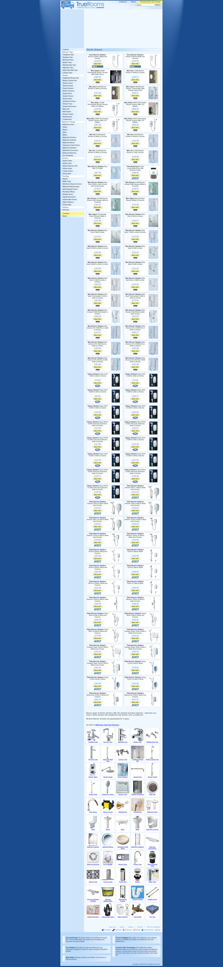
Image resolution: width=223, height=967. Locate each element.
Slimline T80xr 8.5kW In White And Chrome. (97, 503)
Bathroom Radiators (70, 148)
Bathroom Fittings (68, 122)
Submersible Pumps (70, 199)
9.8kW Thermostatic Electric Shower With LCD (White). (98, 120)
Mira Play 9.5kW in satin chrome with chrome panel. (97, 184)
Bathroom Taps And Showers (107, 725)
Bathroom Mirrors (69, 143)
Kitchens (65, 158)
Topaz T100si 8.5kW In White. (135, 662)
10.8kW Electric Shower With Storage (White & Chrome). (97, 200)
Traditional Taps (68, 55)
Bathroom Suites (68, 124)
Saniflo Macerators (69, 197)
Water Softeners (68, 202)
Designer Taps (68, 57)
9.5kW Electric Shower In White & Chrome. (135, 135)
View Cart (112, 927)
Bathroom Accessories (70, 150)
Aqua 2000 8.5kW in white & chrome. (98, 391)
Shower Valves (68, 83)
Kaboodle (128, 930)
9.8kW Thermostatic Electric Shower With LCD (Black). (135, 104)
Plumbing (65, 176)
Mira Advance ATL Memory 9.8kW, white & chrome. (135, 360)
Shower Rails (67, 99)
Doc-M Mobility (68, 155)
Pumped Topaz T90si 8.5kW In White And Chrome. (135, 631)
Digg (158, 930)
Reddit (138, 930)
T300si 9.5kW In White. (135, 566)
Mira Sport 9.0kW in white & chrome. (98, 247)
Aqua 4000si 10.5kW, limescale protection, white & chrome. (97, 487)
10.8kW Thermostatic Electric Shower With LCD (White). (97, 104)
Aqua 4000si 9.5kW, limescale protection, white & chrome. (135, 471)
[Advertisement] (111, 29)
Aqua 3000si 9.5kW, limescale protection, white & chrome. (135, 423)
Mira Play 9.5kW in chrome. (135, 215)
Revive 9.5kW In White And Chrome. (135, 56)
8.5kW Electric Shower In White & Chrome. (97, 87)
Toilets (65, 127)
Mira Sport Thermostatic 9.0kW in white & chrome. (97, 296)
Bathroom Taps (67, 52)
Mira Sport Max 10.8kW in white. (135, 279)
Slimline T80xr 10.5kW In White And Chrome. (98, 519)
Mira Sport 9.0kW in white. (135, 247)
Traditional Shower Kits (71, 78)
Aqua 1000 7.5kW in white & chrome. (98, 375)
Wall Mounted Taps (69, 65)
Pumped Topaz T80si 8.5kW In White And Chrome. (135, 647)
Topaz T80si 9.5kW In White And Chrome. (135, 615)
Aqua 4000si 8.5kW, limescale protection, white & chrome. (97, 471)
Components (67, 119)
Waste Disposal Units (70, 166)
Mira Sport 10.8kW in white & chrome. (97, 280)
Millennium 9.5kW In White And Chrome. (135, 695)
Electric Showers (68, 91)
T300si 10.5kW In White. (135, 582)
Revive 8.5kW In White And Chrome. (97, 56)
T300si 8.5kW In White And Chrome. (97, 551)
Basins (65, 130)
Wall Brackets (67, 117)
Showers (65, 75)
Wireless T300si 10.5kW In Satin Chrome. (135, 599)
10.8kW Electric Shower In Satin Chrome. (135, 151)
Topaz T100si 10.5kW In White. (135, 678)
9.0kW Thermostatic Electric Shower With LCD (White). (135, 120)
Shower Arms (67, 93)
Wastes (65, 179)
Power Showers (68, 88)
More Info (97, 64)
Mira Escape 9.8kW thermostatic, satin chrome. (135, 312)
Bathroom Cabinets (69, 140)
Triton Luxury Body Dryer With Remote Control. (135, 168)
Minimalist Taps (68, 60)
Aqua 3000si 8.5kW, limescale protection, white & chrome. (97, 423)
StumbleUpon (148, 930)
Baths (65, 132)
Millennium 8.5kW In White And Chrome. (97, 695)
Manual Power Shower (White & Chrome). (135, 199)
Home (122, 927)
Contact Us (123, 2)
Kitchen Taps (67, 163)
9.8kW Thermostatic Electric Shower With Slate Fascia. (97, 72)
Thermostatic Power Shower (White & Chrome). (97, 216)
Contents (66, 49)
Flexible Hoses (68, 194)
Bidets (65, 135)
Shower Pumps (68, 114)
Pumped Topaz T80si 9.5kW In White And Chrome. (97, 663)
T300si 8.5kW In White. (135, 550)
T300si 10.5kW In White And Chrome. (97, 583)
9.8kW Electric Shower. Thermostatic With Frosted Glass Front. (135, 88)
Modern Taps (67, 62)
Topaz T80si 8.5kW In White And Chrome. (97, 615)
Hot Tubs (66, 210)
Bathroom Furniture (69, 137)
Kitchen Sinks (67, 161)
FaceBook (107, 930)
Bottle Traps (67, 181)
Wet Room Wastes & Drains (72, 184)
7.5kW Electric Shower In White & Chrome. (135, 71)
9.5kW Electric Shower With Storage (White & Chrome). (135, 184)
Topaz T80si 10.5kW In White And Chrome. (97, 631)
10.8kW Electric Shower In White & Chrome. (97, 151)
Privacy (140, 927)
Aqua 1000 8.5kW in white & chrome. (135, 375)
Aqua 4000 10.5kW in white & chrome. (135, 455)
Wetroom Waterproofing (71, 187)
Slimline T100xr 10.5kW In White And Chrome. (135, 535)
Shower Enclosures (69, 106)
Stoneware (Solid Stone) (71, 145)
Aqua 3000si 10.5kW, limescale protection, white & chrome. (97, 439)
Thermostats (67, 205)
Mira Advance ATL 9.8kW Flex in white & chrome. (135, 328)
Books (65, 216)
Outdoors (65, 207)
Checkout (66, 213)
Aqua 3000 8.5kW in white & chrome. (135, 391)
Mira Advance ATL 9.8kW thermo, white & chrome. (135, 344)
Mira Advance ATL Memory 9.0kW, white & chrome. (97, 360)
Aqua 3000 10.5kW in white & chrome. (135, 407)
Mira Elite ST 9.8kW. (97, 167)
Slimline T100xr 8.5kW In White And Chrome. (135, 519)
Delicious (118, 930)
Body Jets (66, 109)
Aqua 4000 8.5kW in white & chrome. (135, 439)
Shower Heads (68, 86)
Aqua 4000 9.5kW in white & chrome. (98, 455)
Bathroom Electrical (69, 153)
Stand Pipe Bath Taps (70, 70)
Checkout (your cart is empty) (150, 2)
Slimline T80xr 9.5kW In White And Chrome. (135, 503)
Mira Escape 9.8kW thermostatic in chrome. (97, 312)
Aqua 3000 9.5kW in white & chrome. (98, 407)
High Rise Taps (68, 68)
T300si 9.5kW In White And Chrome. (97, 567)
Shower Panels (68, 96)
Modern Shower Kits (70, 80)
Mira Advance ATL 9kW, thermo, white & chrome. (97, 344)
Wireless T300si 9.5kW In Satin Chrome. (97, 599)
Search (130, 927)
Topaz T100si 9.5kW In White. (97, 678)
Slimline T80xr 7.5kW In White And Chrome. (135, 487)
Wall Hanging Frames (70, 189)
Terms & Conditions (153, 927)
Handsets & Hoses (69, 101)
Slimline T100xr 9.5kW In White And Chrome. (98, 535)
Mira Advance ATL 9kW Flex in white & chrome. (98, 328)
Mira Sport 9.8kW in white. (135, 263)
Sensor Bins (67, 174)
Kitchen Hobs (67, 168)
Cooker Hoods (68, 171)
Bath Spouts (67, 112)
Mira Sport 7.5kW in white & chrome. (135, 231)
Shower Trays (67, 104)
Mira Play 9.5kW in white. (97, 231)
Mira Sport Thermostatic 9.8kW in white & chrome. (135, 296)
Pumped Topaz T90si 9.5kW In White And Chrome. (97, 647)
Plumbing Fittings (69, 192)
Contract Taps (67, 73)
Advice (133, 2)
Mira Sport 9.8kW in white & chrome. (98, 263)
